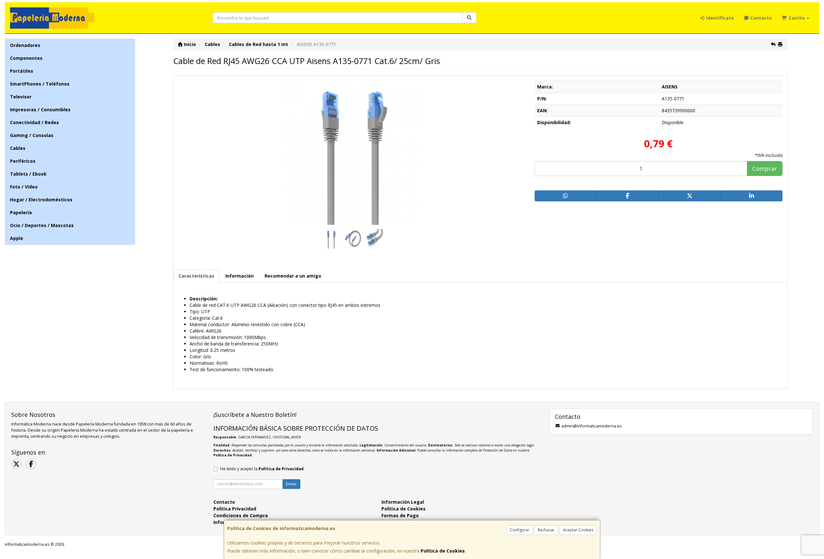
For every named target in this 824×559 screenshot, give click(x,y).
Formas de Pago (400, 515)
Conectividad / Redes (34, 122)
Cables (17, 148)
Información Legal (402, 502)
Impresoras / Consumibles (40, 109)
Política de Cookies (443, 551)
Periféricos (22, 161)
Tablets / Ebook (28, 174)
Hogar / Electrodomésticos (41, 200)
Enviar (291, 484)
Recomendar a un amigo (293, 276)
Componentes (26, 58)
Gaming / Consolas (31, 135)
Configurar (519, 530)
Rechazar (546, 530)
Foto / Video (24, 187)
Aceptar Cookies (578, 530)
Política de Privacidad (232, 455)
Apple (16, 238)
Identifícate (719, 18)
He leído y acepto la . (262, 469)
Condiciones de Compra (240, 515)
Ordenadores (25, 45)
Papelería (21, 212)
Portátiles (21, 71)
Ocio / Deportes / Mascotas (42, 225)
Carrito (796, 18)
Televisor (21, 97)
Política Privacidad (234, 509)
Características (196, 276)
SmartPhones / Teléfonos (40, 84)
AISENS (670, 87)
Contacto (760, 18)
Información (239, 276)
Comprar (764, 168)
